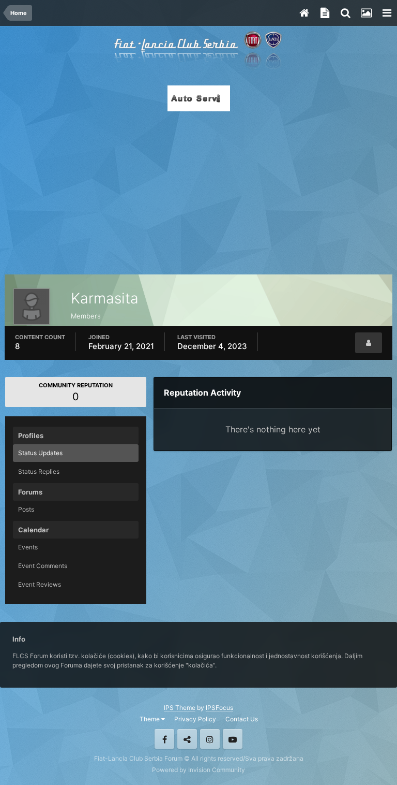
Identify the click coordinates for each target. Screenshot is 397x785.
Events (28, 547)
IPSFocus (219, 707)
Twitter (187, 739)
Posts (26, 509)
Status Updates (40, 453)
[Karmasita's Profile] (368, 342)
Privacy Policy (195, 719)
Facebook (164, 739)
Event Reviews (39, 584)
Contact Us (241, 719)
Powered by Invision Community (198, 770)
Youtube (232, 739)
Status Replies (38, 471)
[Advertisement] (198, 190)
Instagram (210, 739)
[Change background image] (366, 13)
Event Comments (42, 566)
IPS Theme (179, 707)
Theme (150, 719)
